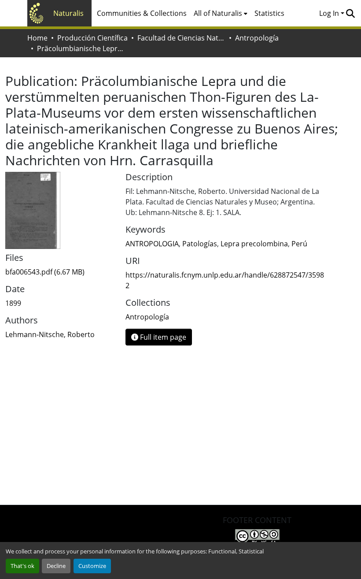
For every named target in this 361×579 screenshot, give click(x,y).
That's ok (22, 566)
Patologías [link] (199, 244)
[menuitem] (220, 13)
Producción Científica (92, 38)
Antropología (257, 38)
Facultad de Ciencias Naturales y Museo (181, 38)
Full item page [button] (162, 337)
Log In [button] (330, 13)
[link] (60, 272)
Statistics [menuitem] (269, 13)
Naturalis (68, 13)
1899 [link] (13, 303)
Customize (92, 566)
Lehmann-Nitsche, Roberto (50, 334)
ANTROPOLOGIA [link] (152, 244)
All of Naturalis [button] (218, 13)
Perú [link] (299, 244)
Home (37, 38)
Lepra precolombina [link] (254, 244)
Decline (56, 566)
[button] (350, 13)
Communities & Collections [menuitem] (142, 13)
